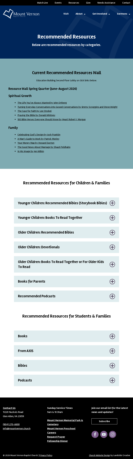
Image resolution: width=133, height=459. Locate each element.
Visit (66, 13)
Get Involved (99, 13)
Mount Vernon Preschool (61, 428)
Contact (126, 2)
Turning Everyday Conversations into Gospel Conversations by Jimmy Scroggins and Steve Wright (67, 107)
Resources (74, 2)
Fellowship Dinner (57, 440)
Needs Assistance (106, 2)
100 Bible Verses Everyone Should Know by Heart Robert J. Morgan (52, 119)
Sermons (122, 13)
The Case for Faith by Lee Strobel (35, 111)
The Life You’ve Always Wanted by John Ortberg (42, 102)
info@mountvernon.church (16, 428)
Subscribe (104, 421)
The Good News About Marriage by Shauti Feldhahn (44, 147)
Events (58, 2)
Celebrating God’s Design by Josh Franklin (39, 134)
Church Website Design (99, 455)
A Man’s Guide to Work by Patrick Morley (38, 138)
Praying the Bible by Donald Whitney (36, 115)
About (79, 13)
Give (88, 2)
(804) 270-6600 (11, 424)
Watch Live (42, 2)
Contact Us (9, 407)
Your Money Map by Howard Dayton (36, 143)
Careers (51, 432)
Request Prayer (56, 436)
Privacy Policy (45, 455)
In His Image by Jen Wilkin (31, 151)
